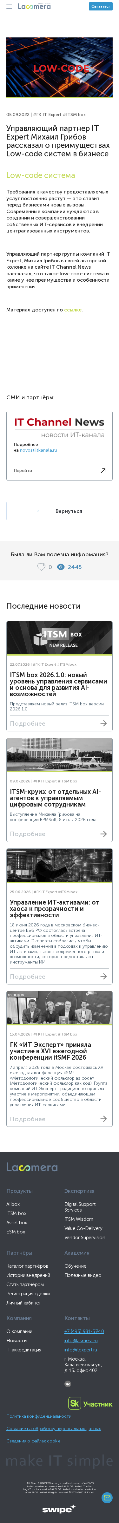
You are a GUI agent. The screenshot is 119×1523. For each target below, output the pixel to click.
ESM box (15, 1231)
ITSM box (16, 1213)
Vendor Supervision (84, 1237)
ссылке (73, 309)
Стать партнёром (25, 1284)
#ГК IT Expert (47, 114)
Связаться (100, 6)
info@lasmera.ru (81, 1340)
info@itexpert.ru (80, 1349)
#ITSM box (74, 114)
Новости (16, 1340)
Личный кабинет (23, 1302)
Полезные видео (83, 1275)
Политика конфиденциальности (38, 1416)
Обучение (75, 1266)
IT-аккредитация (23, 1349)
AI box (13, 1204)
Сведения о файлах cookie (33, 1441)
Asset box (16, 1222)
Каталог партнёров (27, 1266)
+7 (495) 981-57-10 (84, 1331)
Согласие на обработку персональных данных (53, 1428)
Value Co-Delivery (83, 1228)
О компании (19, 1331)
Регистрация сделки (28, 1293)
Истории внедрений (28, 1275)
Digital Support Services (80, 1207)
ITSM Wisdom (79, 1219)
